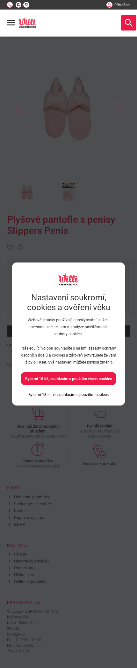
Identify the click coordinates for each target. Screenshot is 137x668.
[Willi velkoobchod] (27, 23)
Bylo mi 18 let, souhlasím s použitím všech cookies (68, 379)
